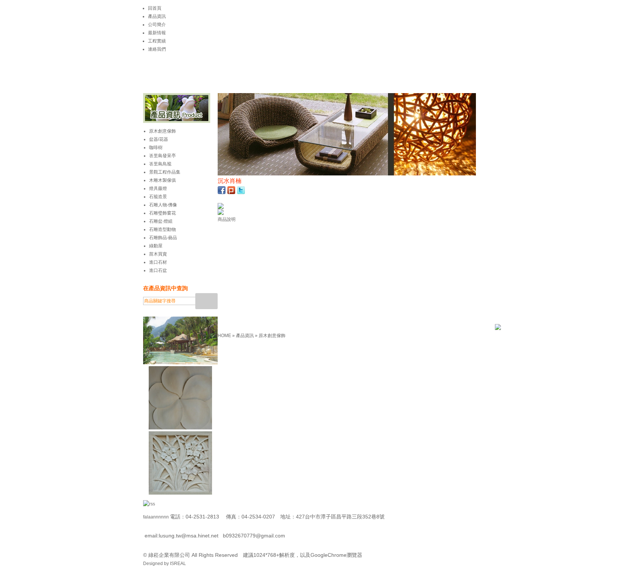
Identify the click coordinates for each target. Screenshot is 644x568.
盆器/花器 (158, 139)
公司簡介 (157, 24)
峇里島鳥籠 (160, 163)
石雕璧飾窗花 (162, 213)
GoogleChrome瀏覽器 (336, 555)
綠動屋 (155, 245)
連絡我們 (157, 49)
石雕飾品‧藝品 (163, 237)
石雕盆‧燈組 (161, 221)
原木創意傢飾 (272, 335)
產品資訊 (157, 16)
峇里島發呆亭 (162, 155)
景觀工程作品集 (164, 172)
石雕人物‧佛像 (163, 204)
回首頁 (154, 8)
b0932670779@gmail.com (254, 536)
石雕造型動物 (162, 229)
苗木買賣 (158, 254)
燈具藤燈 (158, 188)
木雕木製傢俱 (162, 180)
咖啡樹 (155, 147)
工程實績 (157, 41)
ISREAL (178, 563)
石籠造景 (158, 196)
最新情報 (157, 32)
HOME (225, 335)
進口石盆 (158, 270)
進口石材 (158, 262)
